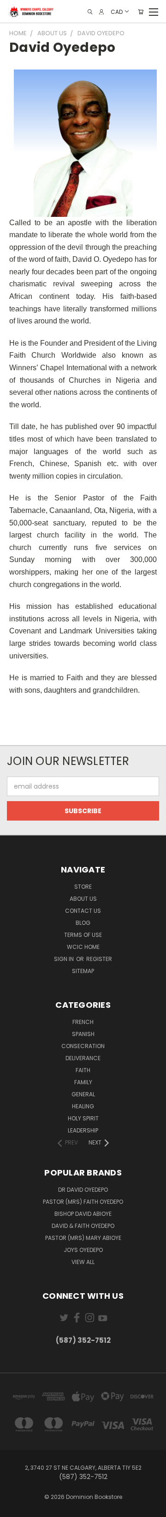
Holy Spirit (83, 1118)
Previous (14, 1508)
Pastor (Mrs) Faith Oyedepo (83, 1202)
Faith (83, 1070)
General (83, 1094)
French (83, 1022)
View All (83, 1262)
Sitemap (83, 971)
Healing (83, 1106)
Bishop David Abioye (83, 1214)
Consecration (83, 1046)
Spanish (83, 1034)
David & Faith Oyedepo (83, 1226)
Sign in (64, 959)
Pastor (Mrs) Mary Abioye (83, 1238)
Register (99, 959)
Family (83, 1082)
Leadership (83, 1130)
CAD (117, 11)
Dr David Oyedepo (83, 1190)
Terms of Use (83, 935)
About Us (83, 899)
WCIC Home (83, 947)
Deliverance (83, 1058)
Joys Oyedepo (83, 1250)
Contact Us (83, 911)
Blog (83, 923)
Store (83, 887)
